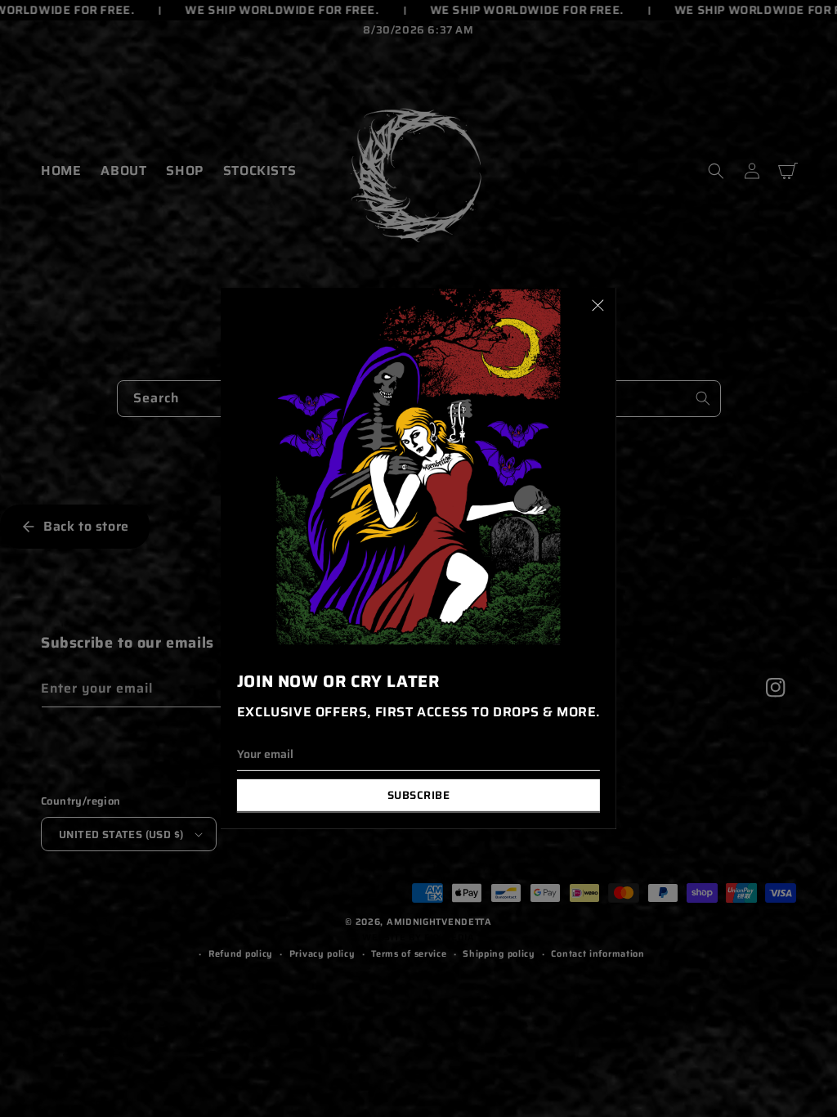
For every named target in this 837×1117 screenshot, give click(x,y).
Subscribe (418, 795)
